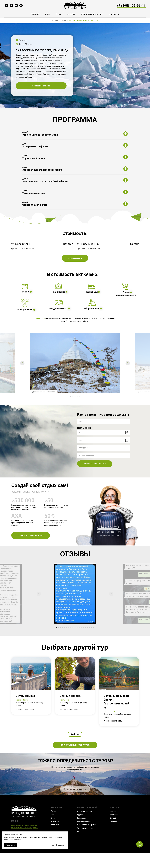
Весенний (114, 815)
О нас (58, 14)
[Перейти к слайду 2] (58, 627)
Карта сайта (55, 825)
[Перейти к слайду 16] (85, 627)
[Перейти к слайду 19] (91, 627)
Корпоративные (83, 821)
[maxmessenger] (21, 5)
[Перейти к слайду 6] (66, 627)
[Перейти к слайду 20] (93, 627)
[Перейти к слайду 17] (87, 627)
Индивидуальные (84, 811)
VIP (78, 832)
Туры (47, 14)
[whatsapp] (11, 5)
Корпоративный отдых (92, 14)
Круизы (71, 14)
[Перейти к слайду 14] (81, 627)
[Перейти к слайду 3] (60, 627)
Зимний (113, 811)
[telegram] (16, 5)
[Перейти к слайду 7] (68, 627)
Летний (113, 818)
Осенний (113, 822)
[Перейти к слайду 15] (83, 627)
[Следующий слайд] (128, 363)
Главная (35, 14)
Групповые (81, 818)
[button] (41, 85)
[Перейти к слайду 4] (62, 627)
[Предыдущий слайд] (22, 363)
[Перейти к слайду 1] (56, 627)
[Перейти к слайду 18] (89, 627)
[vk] (6, 5)
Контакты (114, 14)
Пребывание (84, 427)
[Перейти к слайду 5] (64, 627)
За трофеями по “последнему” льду (83, 20)
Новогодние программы (87, 825)
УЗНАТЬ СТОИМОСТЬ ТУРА (95, 464)
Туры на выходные (85, 828)
